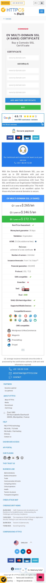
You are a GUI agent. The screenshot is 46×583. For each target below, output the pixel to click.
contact (17, 377)
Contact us (7, 437)
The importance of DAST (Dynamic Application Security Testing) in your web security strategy (23, 518)
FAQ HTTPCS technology (12, 426)
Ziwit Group (8, 408)
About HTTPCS (9, 400)
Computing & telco (10, 484)
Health (6, 489)
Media (7, 402)
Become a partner (10, 388)
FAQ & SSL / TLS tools (11, 428)
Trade (6, 478)
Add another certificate (23, 100)
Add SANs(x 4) (23, 64)
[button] (22, 350)
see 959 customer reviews (26, 120)
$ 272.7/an (24, 219)
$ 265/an (24, 205)
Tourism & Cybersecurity (21, 523)
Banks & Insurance (10, 476)
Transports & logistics (11, 495)
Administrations (9, 473)
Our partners (9, 391)
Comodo (8, 19)
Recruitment (9, 405)
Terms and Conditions (24, 578)
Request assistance (24, 581)
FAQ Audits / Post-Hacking (12, 431)
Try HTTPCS (5, 3)
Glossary (7, 434)
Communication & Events (12, 481)
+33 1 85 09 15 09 (18, 3)
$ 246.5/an (24, 212)
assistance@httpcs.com (25, 373)
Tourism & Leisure (10, 492)
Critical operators (9, 486)
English (24, 543)
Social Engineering (19, 526)
